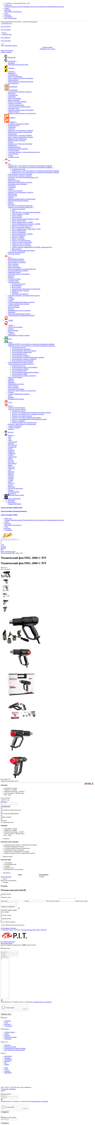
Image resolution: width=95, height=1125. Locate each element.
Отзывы (5, 882)
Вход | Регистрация (10, 18)
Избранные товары (10, 1037)
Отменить (13, 928)
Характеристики (8, 822)
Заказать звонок (47, 47)
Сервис (6, 8)
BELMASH (8, 1056)
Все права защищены (9, 1089)
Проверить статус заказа (47, 49)
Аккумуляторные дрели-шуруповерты (14, 511)
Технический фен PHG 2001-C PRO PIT (33, 930)
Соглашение (8, 16)
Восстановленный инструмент (54, 6)
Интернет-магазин (16, 6)
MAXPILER (8, 1059)
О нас (6, 13)
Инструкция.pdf (6, 877)
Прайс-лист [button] (8, 5)
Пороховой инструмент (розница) (33, 6)
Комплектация (7, 856)
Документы (6, 873)
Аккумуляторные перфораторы (11, 507)
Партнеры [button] (7, 10)
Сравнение (7, 1039)
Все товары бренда (7, 943)
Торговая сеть (17, 11)
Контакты (7, 15)
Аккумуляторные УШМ (9, 515)
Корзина (7, 1035)
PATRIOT (7, 1061)
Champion (7, 1058)
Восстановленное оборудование (14, 1050)
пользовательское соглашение (42, 1002)
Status (6, 1068)
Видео (5, 879)
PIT (5, 1063)
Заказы (6, 1034)
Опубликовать (5, 928)
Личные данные (9, 1032)
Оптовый (7, 6)
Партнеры (7, 1021)
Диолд (6, 1069)
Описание (6, 838)
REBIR (6, 1064)
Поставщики (8, 11)
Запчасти (7, 1071)
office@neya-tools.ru (11, 45)
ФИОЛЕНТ (8, 1072)
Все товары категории (8, 941)
